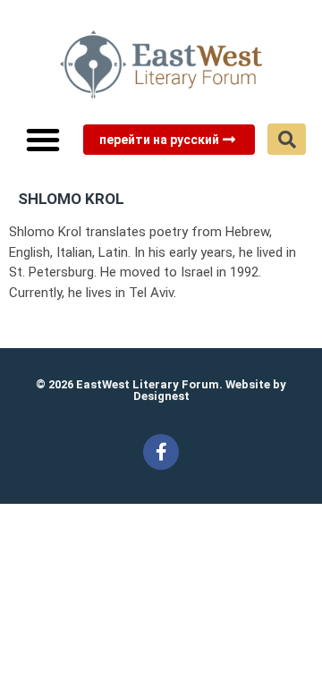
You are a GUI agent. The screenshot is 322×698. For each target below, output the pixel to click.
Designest (161, 396)
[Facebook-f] (161, 452)
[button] (43, 139)
